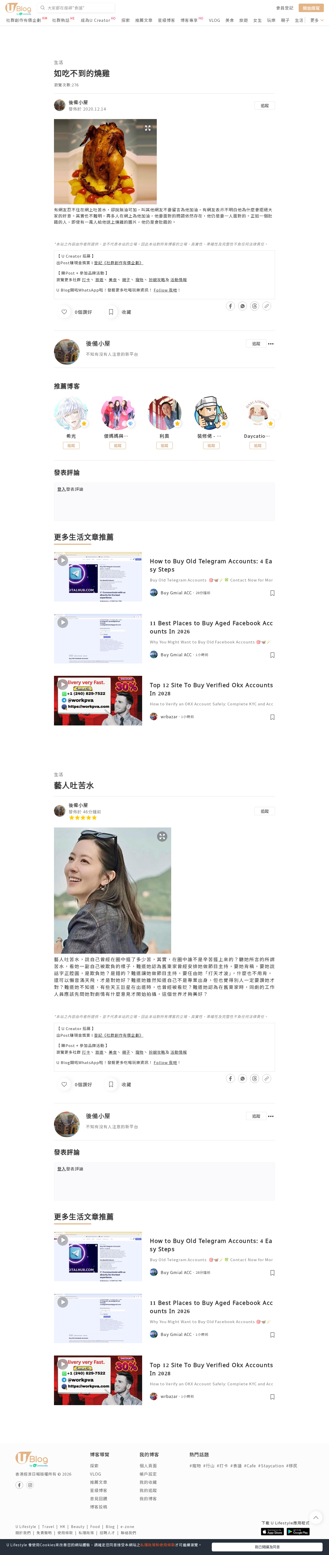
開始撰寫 (311, 8)
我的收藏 (148, 1482)
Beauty (80, 1526)
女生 (257, 20)
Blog (113, 1526)
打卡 (86, 279)
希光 (71, 436)
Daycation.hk (258, 436)
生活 (299, 20)
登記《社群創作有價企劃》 (118, 262)
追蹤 (265, 105)
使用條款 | (68, 1532)
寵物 (139, 279)
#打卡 (222, 1465)
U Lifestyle (28, 1526)
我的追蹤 (148, 1490)
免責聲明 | (47, 1532)
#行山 (209, 1465)
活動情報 (178, 279)
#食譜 (236, 1465)
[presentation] (54, 415)
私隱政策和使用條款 (157, 1544)
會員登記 (285, 8)
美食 (229, 20)
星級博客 (166, 20)
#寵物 (195, 1465)
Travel (51, 1526)
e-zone (128, 1526)
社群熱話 (61, 20)
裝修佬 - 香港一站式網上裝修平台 (211, 436)
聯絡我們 (129, 1532)
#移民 (292, 1465)
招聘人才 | (110, 1532)
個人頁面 (148, 1465)
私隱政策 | (89, 1532)
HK (65, 1526)
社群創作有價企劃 (23, 20)
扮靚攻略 (157, 279)
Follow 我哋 (165, 290)
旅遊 (243, 20)
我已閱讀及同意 (267, 1546)
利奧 (164, 436)
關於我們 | (25, 1532)
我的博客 (148, 1498)
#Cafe (250, 1465)
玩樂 (271, 20)
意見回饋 (98, 1498)
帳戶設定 (148, 1474)
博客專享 (189, 20)
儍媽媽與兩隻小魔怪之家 (118, 436)
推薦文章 (144, 20)
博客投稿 (98, 1507)
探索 (125, 20)
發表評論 (70, 489)
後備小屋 (78, 102)
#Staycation (271, 1465)
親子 (285, 20)
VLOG (214, 20)
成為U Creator (95, 20)
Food (98, 1526)
